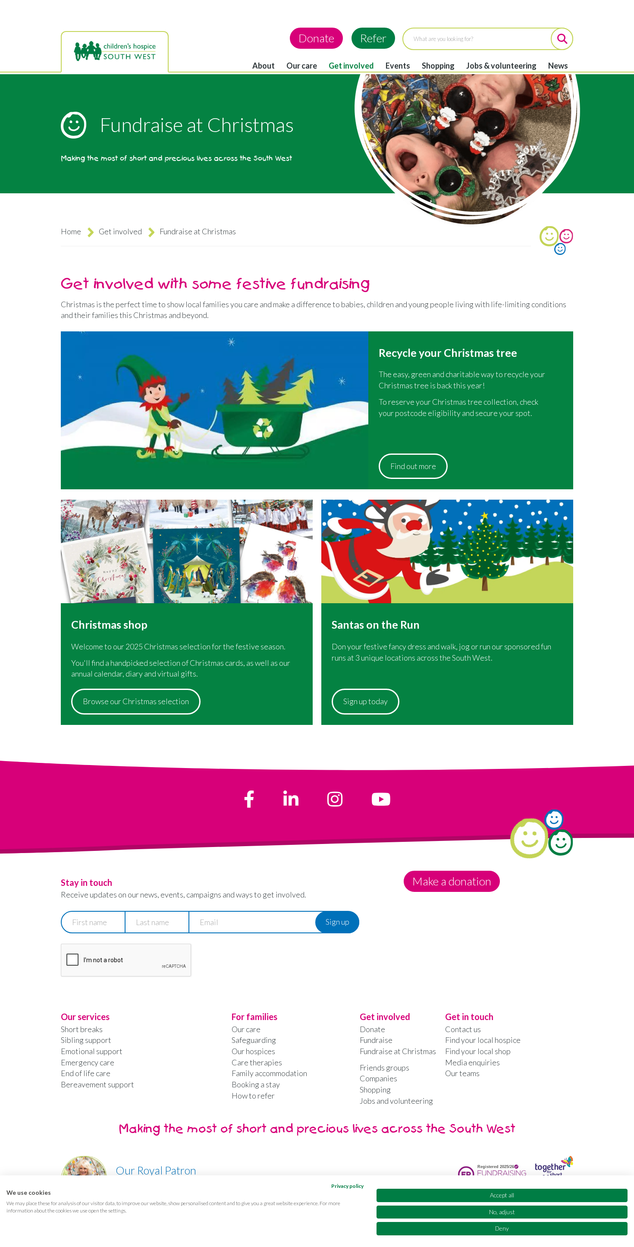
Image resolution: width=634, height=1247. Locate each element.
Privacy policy (347, 1186)
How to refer (253, 1095)
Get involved (351, 65)
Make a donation (451, 881)
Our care (301, 65)
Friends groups (384, 1067)
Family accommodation (269, 1073)
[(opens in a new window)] (249, 799)
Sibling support (86, 1040)
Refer (373, 38)
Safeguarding (254, 1040)
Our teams (462, 1073)
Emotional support (91, 1051)
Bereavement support (97, 1084)
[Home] (115, 51)
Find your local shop (478, 1051)
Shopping (438, 65)
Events (398, 65)
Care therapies (257, 1062)
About (263, 65)
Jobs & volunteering (501, 65)
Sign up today (365, 701)
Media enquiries (472, 1062)
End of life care (85, 1073)
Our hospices (253, 1051)
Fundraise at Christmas (398, 1051)
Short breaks (82, 1029)
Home (71, 231)
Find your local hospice (483, 1040)
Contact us (463, 1029)
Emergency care (87, 1062)
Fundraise (376, 1040)
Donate (316, 38)
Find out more (413, 466)
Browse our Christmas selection (136, 701)
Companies (378, 1078)
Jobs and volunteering (396, 1100)
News (558, 65)
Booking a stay (256, 1084)
